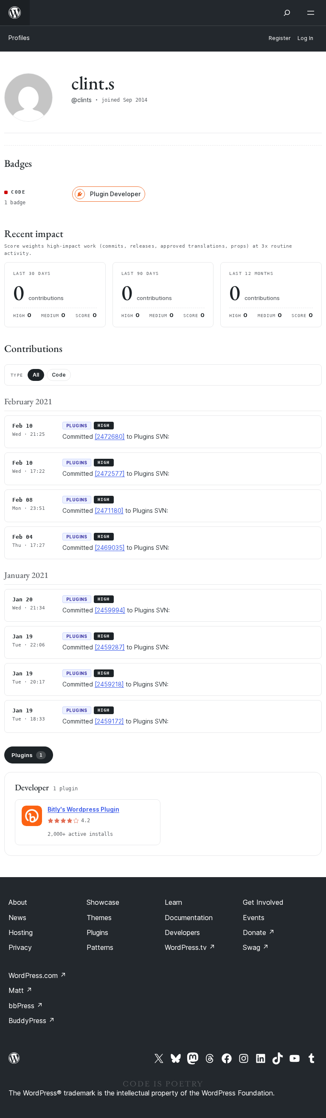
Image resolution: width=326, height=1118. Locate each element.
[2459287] (110, 647)
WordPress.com (37, 975)
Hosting (20, 932)
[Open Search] (287, 13)
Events (253, 917)
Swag (256, 947)
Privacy (20, 947)
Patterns (100, 947)
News (17, 917)
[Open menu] (312, 13)
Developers (182, 932)
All (36, 375)
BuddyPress (31, 1020)
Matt (20, 990)
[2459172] (109, 721)
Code (59, 375)
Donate (259, 932)
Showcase (103, 902)
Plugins (26, 755)
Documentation (189, 917)
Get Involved (263, 902)
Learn (173, 902)
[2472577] (110, 473)
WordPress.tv (190, 947)
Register (280, 38)
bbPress (25, 1005)
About (17, 902)
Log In (305, 38)
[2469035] (110, 547)
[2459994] (110, 610)
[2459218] (109, 684)
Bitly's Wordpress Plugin (83, 809)
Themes (99, 917)
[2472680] (110, 436)
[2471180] (109, 510)
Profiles (19, 37)
